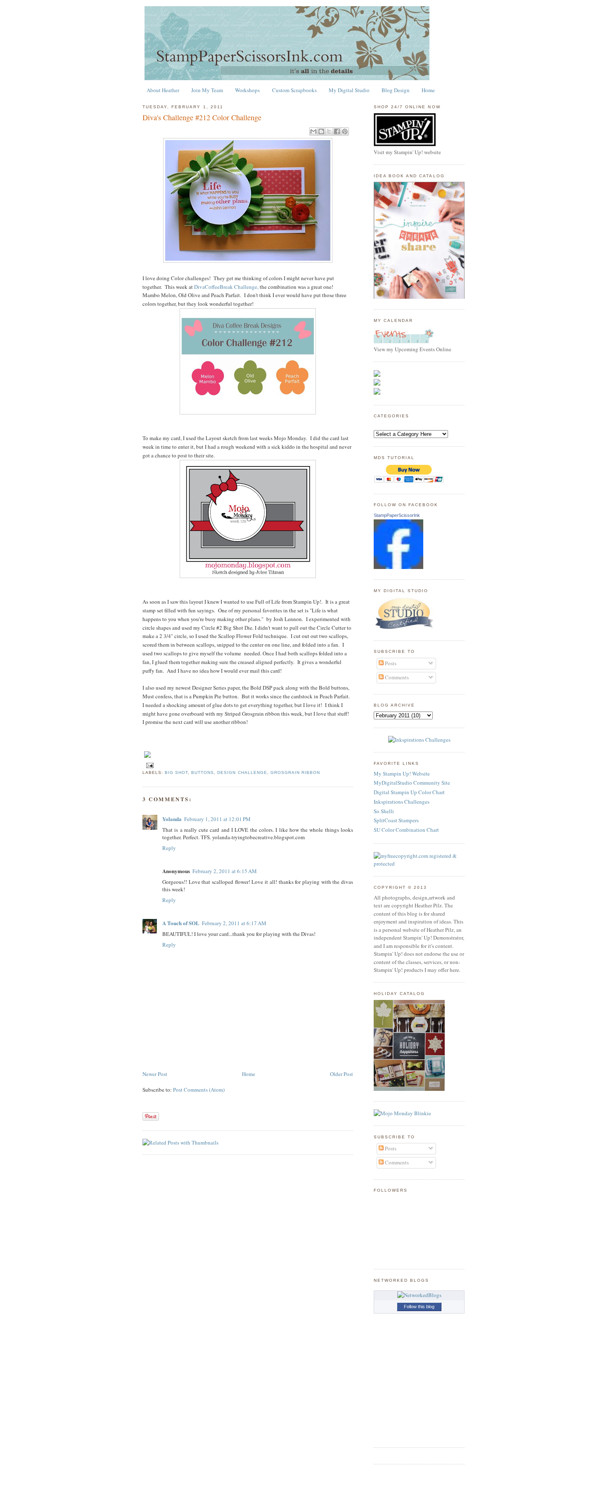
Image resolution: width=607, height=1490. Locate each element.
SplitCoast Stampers (396, 820)
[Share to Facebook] (337, 131)
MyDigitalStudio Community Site (412, 782)
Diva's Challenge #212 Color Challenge (201, 117)
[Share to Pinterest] (345, 131)
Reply (169, 848)
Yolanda (172, 819)
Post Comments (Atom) (199, 1089)
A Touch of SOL (180, 923)
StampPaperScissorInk (397, 515)
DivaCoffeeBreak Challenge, (225, 286)
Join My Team (207, 90)
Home (428, 90)
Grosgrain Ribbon (295, 772)
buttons (202, 772)
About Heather (163, 90)
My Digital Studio (349, 90)
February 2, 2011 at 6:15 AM (224, 871)
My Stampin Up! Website (402, 773)
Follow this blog (419, 1306)
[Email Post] (148, 765)
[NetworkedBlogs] (419, 1295)
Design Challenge (242, 772)
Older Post (341, 1074)
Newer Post (154, 1074)
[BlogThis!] (321, 131)
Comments (396, 677)
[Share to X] (329, 131)
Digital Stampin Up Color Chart (409, 792)
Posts (390, 663)
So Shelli (384, 811)
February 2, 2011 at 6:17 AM (234, 923)
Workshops (247, 90)
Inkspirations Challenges (401, 801)
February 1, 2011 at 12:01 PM (217, 819)
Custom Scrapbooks (294, 90)
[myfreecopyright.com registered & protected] (419, 863)
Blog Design (396, 90)
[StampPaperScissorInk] (398, 567)
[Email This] (313, 131)
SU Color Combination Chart (406, 829)
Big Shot (176, 772)
